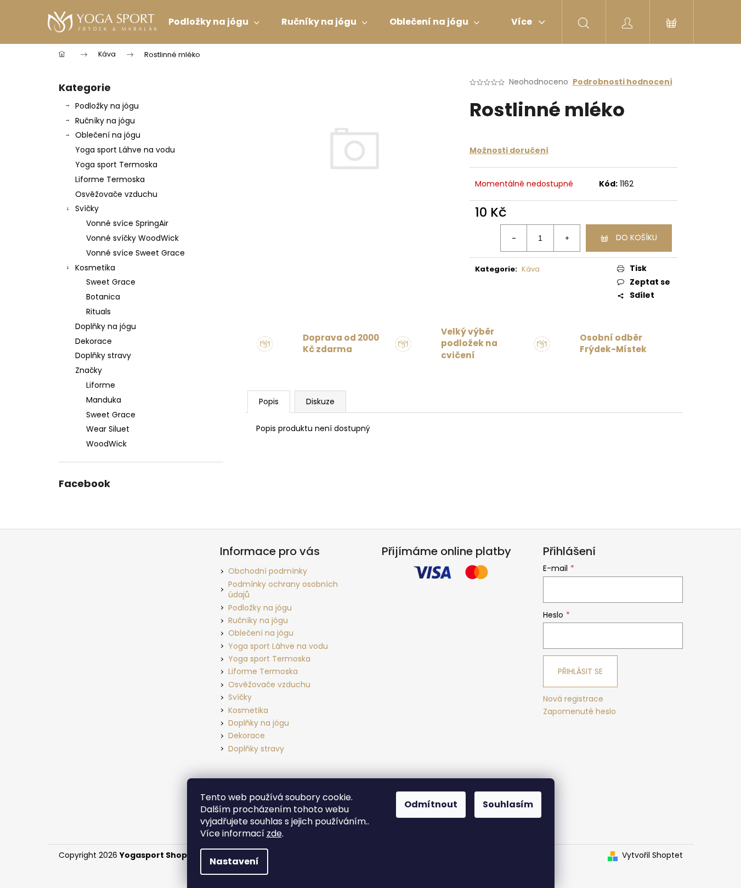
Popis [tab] (269, 401)
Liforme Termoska (110, 179)
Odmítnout (430, 804)
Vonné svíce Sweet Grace (135, 252)
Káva (531, 269)
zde (274, 833)
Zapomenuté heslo (579, 711)
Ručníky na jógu (105, 120)
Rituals (98, 311)
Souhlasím (508, 804)
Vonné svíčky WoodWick (132, 238)
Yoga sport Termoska (116, 164)
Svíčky (87, 208)
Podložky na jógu (107, 105)
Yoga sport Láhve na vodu (125, 149)
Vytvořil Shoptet (652, 855)
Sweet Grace (110, 281)
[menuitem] (213, 22)
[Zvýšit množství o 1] (566, 238)
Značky (88, 370)
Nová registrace (573, 699)
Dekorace (93, 341)
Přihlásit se (580, 671)
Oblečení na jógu (107, 134)
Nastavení (234, 861)
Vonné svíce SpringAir (127, 223)
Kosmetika (95, 267)
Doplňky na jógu (105, 326)
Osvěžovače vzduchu (116, 194)
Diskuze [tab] (320, 401)
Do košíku (636, 237)
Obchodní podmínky (267, 570)
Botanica (103, 296)
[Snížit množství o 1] (514, 238)
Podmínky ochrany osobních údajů (283, 589)
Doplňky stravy (103, 355)
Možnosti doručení (509, 150)
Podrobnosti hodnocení (622, 82)
